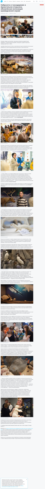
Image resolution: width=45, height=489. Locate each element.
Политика (10, 1)
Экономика (18, 1)
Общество (14, 1)
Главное (5, 1)
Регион (22, 1)
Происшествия (28, 1)
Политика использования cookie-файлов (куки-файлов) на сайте (13, 486)
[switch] (36, 1)
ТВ (7, 1)
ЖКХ (24, 1)
